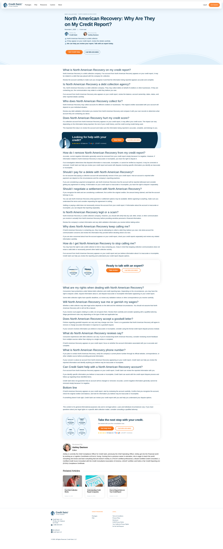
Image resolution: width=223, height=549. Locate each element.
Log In (205, 5)
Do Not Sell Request (118, 526)
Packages (28, 5)
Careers (52, 5)
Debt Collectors (71, 14)
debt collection (89, 73)
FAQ (35, 5)
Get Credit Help (74, 52)
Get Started (214, 5)
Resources (43, 5)
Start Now (117, 140)
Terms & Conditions (118, 516)
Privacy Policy (116, 518)
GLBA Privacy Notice (118, 522)
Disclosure (115, 520)
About (60, 5)
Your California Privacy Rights (121, 524)
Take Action (113, 270)
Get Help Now (106, 428)
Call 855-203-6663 (92, 52)
